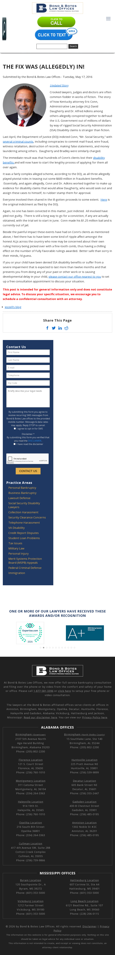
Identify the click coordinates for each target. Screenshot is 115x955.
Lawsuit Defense (19, 498)
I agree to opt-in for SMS (30, 428)
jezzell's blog (13, 307)
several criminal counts (18, 141)
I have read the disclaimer (29, 444)
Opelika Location (30, 822)
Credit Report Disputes (23, 533)
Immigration (16, 573)
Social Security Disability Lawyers (24, 505)
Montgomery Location (30, 780)
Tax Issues (15, 543)
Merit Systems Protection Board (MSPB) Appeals (25, 560)
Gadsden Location (84, 801)
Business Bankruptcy (22, 493)
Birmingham (30, 734)
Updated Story (59, 85)
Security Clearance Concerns (27, 517)
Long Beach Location (84, 901)
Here (104, 199)
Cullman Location (30, 843)
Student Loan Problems (24, 538)
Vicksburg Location (30, 901)
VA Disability (16, 528)
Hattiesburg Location (84, 880)
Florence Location (31, 759)
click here (64, 691)
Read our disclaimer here (40, 717)
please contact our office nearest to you (75, 276)
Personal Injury (18, 553)
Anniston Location (84, 822)
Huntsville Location (84, 759)
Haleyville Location (30, 801)
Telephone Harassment (24, 522)
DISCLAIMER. (35, 440)
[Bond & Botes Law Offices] (57, 7)
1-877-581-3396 (43, 691)
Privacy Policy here (94, 717)
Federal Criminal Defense (25, 568)
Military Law (16, 548)
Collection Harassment (23, 512)
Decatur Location (84, 780)
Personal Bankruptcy (22, 488)
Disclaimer (28, 434)
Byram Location (30, 880)
